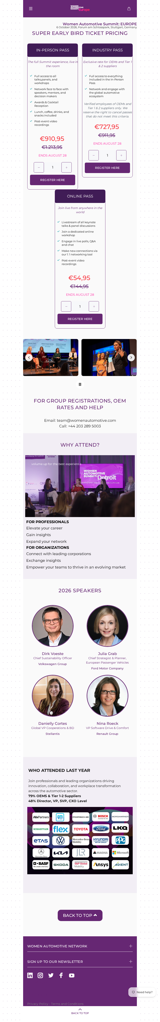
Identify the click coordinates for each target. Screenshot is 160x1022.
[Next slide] (131, 357)
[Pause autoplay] (80, 384)
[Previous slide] (28, 357)
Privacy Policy (37, 1004)
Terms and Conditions (67, 1004)
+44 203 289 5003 (84, 426)
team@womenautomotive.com (86, 420)
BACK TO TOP (78, 915)
